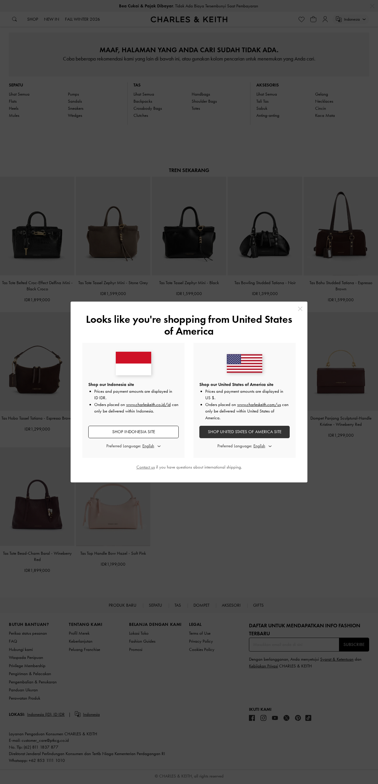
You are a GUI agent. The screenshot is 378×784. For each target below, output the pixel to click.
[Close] (300, 309)
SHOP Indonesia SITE (133, 431)
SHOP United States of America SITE (244, 431)
